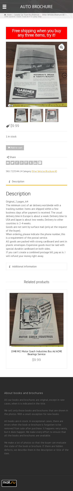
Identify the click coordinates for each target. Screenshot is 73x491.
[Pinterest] (26, 163)
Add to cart (16, 147)
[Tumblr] (31, 163)
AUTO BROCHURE (36, 6)
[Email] (8, 163)
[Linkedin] (35, 163)
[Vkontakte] (40, 163)
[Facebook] (17, 163)
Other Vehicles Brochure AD (44, 171)
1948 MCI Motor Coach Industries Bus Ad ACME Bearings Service (36, 353)
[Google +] (22, 163)
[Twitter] (13, 163)
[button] (61, 47)
